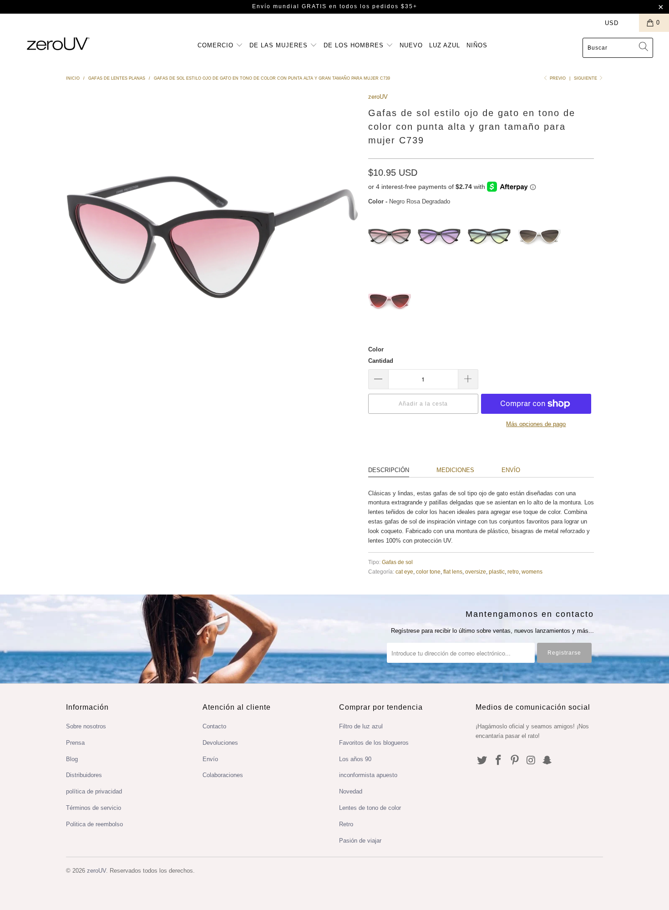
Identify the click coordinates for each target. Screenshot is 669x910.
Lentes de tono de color (370, 807)
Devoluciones (220, 742)
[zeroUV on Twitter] (482, 761)
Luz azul (444, 45)
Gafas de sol (397, 562)
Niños (476, 45)
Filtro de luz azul (361, 726)
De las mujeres (279, 45)
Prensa (75, 742)
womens (532, 571)
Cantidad (380, 360)
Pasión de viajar (360, 840)
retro (513, 571)
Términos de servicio (93, 807)
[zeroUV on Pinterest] (515, 761)
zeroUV (378, 96)
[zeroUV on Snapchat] (547, 761)
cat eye (404, 571)
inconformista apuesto (368, 775)
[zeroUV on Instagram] (531, 761)
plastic (497, 571)
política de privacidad (94, 791)
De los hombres (355, 45)
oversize (475, 571)
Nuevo (411, 45)
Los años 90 (355, 759)
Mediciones (455, 470)
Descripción (388, 470)
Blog (72, 759)
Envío (511, 470)
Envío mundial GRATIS (289, 6)
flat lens (452, 571)
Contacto (214, 726)
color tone (428, 571)
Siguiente (586, 78)
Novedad (350, 791)
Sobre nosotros (86, 726)
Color (376, 349)
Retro (346, 824)
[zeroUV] (58, 43)
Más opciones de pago (536, 424)
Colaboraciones (223, 775)
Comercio (217, 45)
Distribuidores (84, 775)
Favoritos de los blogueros (374, 742)
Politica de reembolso (94, 824)
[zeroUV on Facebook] (499, 761)
